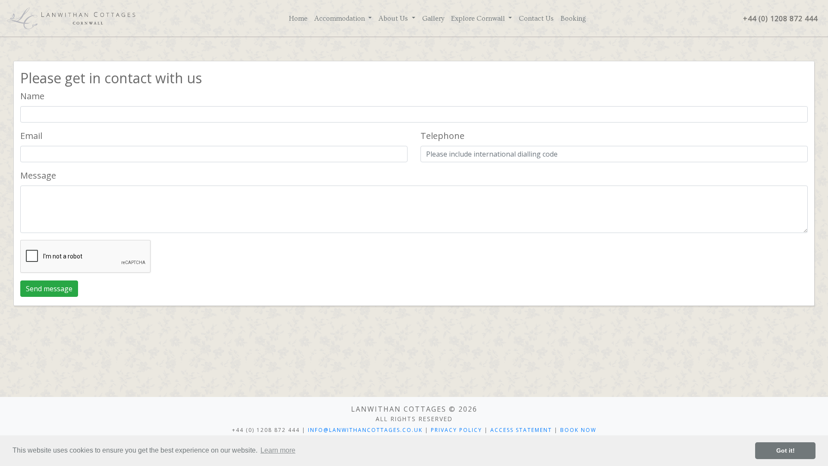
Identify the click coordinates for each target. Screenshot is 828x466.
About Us (394, 18)
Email (31, 136)
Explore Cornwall (479, 18)
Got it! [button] (785, 450)
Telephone (442, 136)
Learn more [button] (277, 450)
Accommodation (340, 18)
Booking (573, 18)
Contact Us (536, 18)
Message (38, 175)
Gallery (433, 18)
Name (32, 96)
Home (298, 18)
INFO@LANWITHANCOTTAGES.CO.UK (365, 430)
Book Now (578, 430)
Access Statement (521, 430)
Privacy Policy (456, 430)
